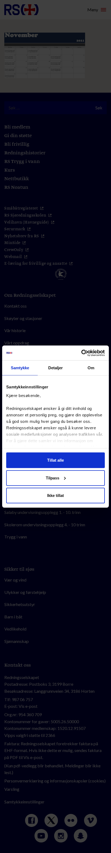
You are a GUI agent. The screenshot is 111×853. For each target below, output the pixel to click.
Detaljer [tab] (55, 367)
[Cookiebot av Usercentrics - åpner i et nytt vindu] (81, 352)
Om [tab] (91, 367)
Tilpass (52, 477)
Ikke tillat (55, 495)
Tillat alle (55, 460)
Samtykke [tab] (20, 367)
